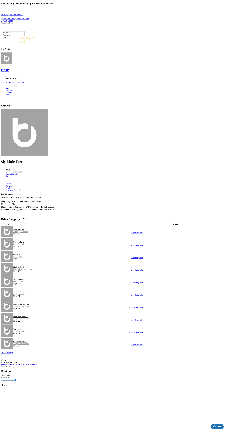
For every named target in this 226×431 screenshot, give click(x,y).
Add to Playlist (11, 174)
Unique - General (19, 331)
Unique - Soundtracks (21, 319)
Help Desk (10, 364)
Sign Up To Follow (8, 82)
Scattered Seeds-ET (20, 317)
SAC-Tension (18, 279)
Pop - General (18, 257)
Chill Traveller (18, 230)
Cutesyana (17, 329)
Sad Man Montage (20, 342)
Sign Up (23, 42)
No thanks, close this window (12, 15)
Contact (22, 364)
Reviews (9, 186)
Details (8, 184)
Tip (18, 82)
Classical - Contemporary (22, 269)
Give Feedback (31, 364)
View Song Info (137, 233)
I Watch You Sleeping (21, 304)
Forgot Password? (27, 38)
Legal (17, 364)
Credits (8, 188)
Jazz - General (18, 244)
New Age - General (20, 232)
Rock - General (18, 281)
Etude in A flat (18, 267)
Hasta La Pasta (18, 242)
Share (23, 82)
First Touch (17, 254)
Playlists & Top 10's (13, 190)
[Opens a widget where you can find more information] (217, 427)
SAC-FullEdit (18, 292)
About (3, 364)
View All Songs (7, 353)
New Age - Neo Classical (22, 306)
